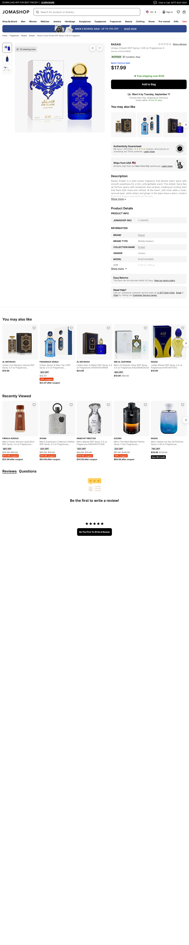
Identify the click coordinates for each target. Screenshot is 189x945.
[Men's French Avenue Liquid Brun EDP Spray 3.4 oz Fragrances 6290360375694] (34, 405)
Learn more (149, 151)
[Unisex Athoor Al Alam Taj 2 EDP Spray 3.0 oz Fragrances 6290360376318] (71, 328)
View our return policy (164, 280)
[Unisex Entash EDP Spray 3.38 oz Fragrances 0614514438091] (99, 48)
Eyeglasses (100, 21)
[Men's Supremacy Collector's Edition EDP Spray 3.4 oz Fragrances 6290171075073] (71, 405)
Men (23, 21)
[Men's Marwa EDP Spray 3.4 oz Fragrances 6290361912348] (108, 405)
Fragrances (115, 21)
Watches (45, 21)
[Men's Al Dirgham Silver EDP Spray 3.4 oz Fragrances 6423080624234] (145, 328)
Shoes (151, 21)
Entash (32, 35)
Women (33, 21)
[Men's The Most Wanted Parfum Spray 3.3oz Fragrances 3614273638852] (145, 405)
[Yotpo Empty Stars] (164, 44)
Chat (115, 295)
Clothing (140, 21)
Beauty (128, 21)
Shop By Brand (9, 21)
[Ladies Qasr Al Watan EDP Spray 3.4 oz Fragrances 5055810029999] (108, 328)
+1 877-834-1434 (166, 292)
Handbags (70, 21)
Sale (184, 21)
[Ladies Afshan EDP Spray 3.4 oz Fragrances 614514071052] (182, 328)
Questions (27, 471)
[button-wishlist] (178, 12)
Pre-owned (164, 21)
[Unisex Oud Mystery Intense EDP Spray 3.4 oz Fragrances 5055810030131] (34, 328)
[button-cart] (184, 12)
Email (178, 292)
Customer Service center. (145, 295)
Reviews (9, 471)
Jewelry (57, 21)
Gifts (176, 21)
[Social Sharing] (92, 48)
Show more (117, 198)
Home (4, 35)
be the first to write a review (94, 532)
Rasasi (24, 35)
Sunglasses (85, 21)
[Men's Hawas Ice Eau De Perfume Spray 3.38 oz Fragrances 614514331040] (182, 405)
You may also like (123, 107)
